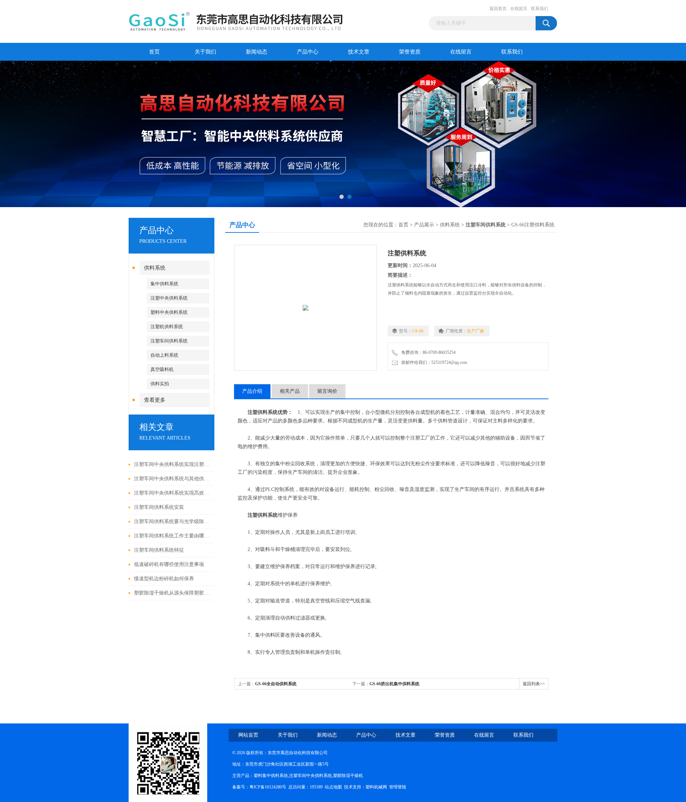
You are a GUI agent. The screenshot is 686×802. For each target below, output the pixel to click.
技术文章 (358, 52)
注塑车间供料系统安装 (159, 507)
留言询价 (327, 391)
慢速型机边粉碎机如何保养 (164, 578)
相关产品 (290, 391)
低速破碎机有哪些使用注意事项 (169, 564)
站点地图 (333, 787)
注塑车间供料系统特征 (159, 550)
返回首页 (498, 8)
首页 (154, 52)
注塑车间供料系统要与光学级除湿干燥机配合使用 (172, 521)
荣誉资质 (410, 52)
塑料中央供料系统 (169, 312)
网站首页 (248, 735)
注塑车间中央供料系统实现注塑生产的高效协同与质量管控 (172, 464)
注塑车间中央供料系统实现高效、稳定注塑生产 (172, 493)
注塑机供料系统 (166, 326)
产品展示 (424, 224)
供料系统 (154, 268)
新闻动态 (256, 52)
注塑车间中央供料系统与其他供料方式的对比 (172, 478)
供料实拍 (159, 383)
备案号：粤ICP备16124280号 (259, 787)
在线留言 (518, 8)
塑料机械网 (376, 787)
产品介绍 (252, 391)
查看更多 (154, 400)
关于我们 (205, 52)
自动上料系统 (164, 355)
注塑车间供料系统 (169, 341)
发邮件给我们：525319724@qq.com (433, 362)
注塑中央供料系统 (169, 298)
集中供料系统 (164, 283)
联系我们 (539, 8)
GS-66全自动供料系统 (276, 683)
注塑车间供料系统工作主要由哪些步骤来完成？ (172, 535)
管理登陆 (397, 787)
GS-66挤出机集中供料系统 (394, 683)
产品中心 (307, 52)
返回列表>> (534, 683)
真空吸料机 (162, 369)
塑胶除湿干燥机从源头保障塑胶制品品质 (172, 593)
